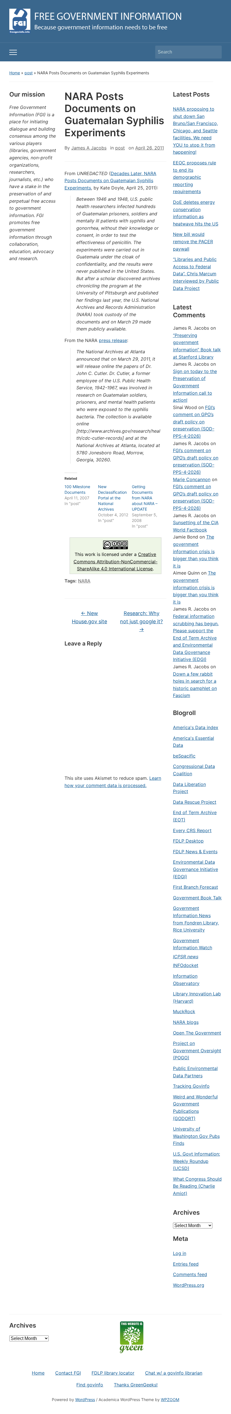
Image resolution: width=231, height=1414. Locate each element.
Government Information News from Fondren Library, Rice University (196, 919)
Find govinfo (89, 1385)
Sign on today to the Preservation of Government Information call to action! (195, 385)
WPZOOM (170, 1399)
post (29, 72)
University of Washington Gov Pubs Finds (196, 1136)
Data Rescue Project (194, 802)
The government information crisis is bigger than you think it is (196, 551)
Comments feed (190, 1274)
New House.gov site (89, 617)
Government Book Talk (197, 898)
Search (214, 52)
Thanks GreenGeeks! (135, 1385)
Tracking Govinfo (191, 1086)
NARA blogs (186, 1022)
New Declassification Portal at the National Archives (112, 497)
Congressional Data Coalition (194, 769)
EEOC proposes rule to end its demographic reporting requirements (194, 177)
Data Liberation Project (189, 787)
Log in (179, 1253)
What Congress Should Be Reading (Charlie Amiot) (197, 1186)
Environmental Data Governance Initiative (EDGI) (195, 869)
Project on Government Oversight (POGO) (197, 1050)
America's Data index (195, 727)
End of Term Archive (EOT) (195, 816)
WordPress (85, 1399)
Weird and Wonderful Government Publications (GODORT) (195, 1107)
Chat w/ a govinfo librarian (173, 1373)
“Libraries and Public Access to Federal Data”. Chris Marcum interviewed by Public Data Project (196, 273)
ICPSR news (185, 956)
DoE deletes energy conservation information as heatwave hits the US (195, 213)
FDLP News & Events (195, 851)
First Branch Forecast (195, 887)
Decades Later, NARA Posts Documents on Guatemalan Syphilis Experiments (110, 181)
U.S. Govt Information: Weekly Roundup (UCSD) (196, 1161)
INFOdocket (185, 965)
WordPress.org (188, 1285)
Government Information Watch (192, 944)
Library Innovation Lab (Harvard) (197, 997)
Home (14, 72)
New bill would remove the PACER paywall (193, 241)
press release (113, 340)
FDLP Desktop (188, 841)
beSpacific (184, 756)
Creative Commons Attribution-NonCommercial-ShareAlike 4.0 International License (115, 561)
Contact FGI (68, 1373)
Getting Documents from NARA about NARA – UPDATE (144, 497)
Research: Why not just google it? (141, 621)
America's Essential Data (193, 741)
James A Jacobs (88, 148)
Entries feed (186, 1264)
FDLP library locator (113, 1373)
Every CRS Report (192, 830)
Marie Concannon (191, 479)
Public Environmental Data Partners (195, 1071)
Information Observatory (186, 979)
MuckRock (184, 1011)
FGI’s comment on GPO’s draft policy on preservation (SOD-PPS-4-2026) (194, 422)
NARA (84, 581)
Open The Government (197, 1033)
